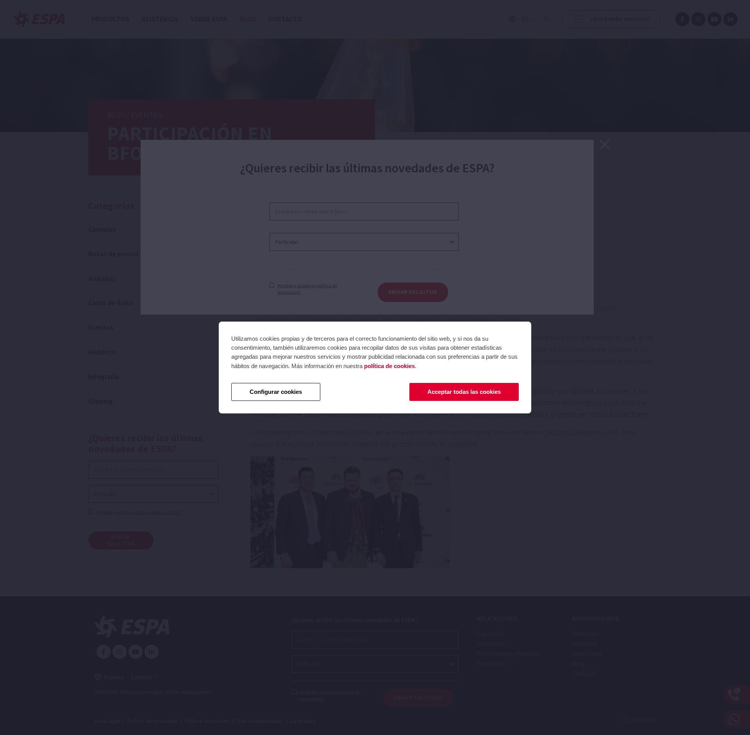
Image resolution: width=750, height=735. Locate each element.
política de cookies (389, 366)
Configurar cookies (276, 391)
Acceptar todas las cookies (464, 391)
